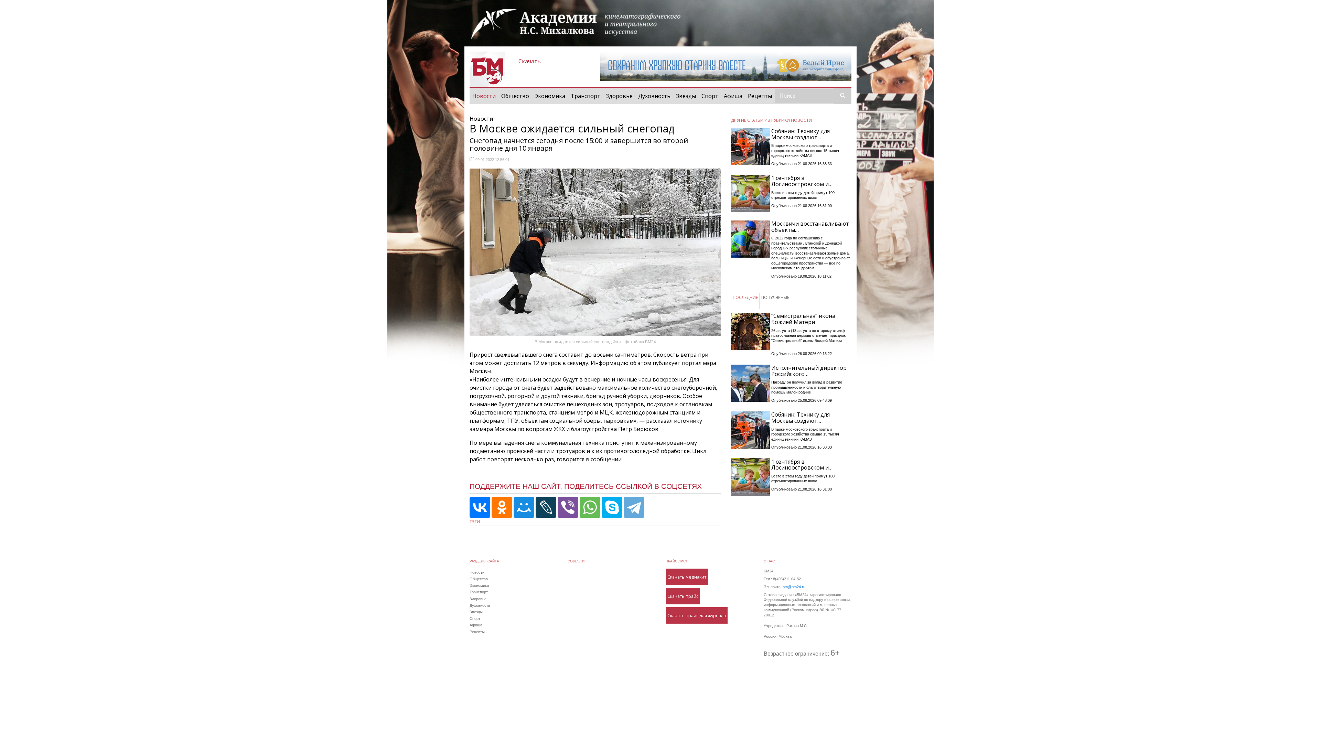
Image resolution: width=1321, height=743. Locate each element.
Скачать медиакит (686, 577)
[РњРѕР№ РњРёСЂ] (524, 507)
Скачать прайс (682, 596)
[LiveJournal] (546, 507)
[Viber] (568, 507)
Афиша (733, 96)
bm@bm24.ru (794, 587)
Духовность (654, 96)
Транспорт (585, 96)
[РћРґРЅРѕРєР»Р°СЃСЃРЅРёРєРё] (502, 507)
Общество (515, 96)
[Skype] (612, 507)
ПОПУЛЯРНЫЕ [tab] (775, 297)
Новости (485, 96)
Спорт (709, 96)
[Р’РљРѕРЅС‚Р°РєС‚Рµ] (480, 507)
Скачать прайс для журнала (696, 615)
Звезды (686, 96)
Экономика (550, 96)
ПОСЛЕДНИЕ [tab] (745, 297)
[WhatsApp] (590, 507)
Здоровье (619, 96)
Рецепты (760, 96)
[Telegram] (634, 507)
